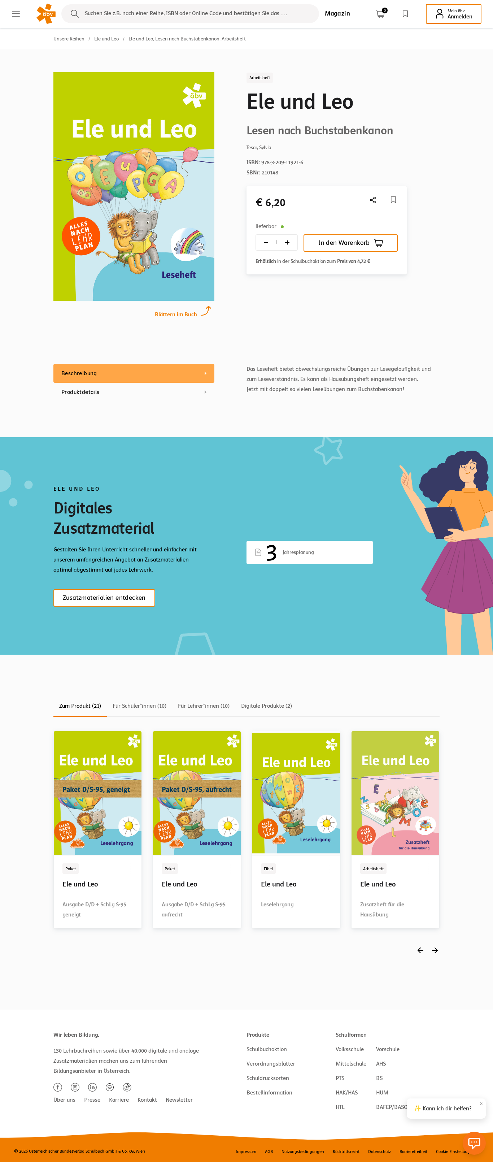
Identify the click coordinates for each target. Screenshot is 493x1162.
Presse (92, 1100)
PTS (340, 1078)
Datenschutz (379, 1151)
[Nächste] (373, 199)
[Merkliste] (405, 13)
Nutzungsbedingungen (303, 1151)
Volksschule (350, 1049)
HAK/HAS (347, 1092)
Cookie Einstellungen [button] (455, 1151)
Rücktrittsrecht (346, 1151)
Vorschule (388, 1049)
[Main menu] (16, 13)
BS (379, 1078)
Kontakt (147, 1100)
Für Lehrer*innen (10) (204, 706)
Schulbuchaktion (267, 1049)
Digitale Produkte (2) (266, 706)
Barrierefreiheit (413, 1151)
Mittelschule (351, 1064)
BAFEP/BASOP (393, 1107)
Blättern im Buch (176, 314)
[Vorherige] (420, 950)
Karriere (119, 1100)
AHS (381, 1064)
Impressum (246, 1151)
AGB (269, 1151)
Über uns (64, 1100)
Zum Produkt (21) (80, 706)
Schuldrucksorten (268, 1078)
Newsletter (179, 1100)
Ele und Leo (106, 39)
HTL (340, 1107)
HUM (382, 1092)
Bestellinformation (269, 1092)
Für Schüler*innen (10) (139, 706)
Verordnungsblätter (271, 1064)
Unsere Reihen (68, 39)
